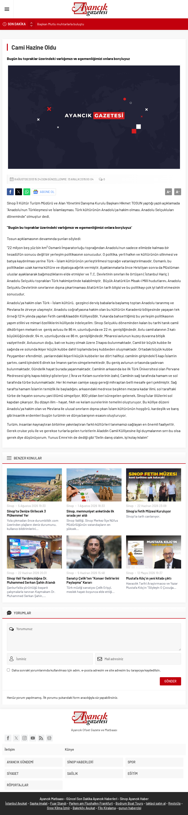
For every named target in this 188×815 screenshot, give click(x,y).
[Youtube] (32, 738)
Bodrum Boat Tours (129, 803)
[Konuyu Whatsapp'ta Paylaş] (26, 191)
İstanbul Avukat (16, 803)
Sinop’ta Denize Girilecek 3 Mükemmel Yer (26, 513)
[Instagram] (24, 738)
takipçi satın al (156, 803)
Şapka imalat (38, 803)
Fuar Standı (58, 803)
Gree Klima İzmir (58, 808)
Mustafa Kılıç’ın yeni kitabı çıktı (148, 578)
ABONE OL (47, 192)
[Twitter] (16, 738)
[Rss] (41, 738)
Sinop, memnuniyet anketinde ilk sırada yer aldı (90, 513)
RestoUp (174, 803)
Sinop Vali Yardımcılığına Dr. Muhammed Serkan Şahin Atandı (31, 580)
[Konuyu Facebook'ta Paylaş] (10, 191)
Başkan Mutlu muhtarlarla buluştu (60, 24)
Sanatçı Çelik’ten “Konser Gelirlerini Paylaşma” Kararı (92, 580)
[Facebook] (8, 738)
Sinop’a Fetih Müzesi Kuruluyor (148, 511)
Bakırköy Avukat (84, 808)
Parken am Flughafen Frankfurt (91, 803)
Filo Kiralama (107, 808)
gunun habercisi (130, 808)
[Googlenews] (49, 738)
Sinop (10, 506)
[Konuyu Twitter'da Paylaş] (18, 191)
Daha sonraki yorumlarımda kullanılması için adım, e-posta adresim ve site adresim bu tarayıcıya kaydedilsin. (86, 670)
